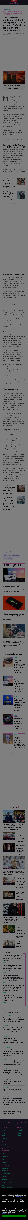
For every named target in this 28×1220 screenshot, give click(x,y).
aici (18, 1201)
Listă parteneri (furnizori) (5, 1213)
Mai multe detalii (18, 1196)
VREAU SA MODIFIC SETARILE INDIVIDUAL (13, 1217)
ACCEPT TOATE (14, 1215)
